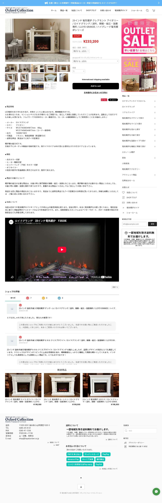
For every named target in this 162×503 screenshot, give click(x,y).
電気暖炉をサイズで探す (132, 124)
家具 (124, 158)
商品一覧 (63, 10)
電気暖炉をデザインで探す (133, 118)
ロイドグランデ (128, 107)
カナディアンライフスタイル (133, 101)
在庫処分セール (128, 181)
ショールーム (136, 10)
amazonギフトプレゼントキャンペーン (87, 58)
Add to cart (96, 86)
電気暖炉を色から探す (131, 129)
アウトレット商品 (129, 175)
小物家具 (125, 163)
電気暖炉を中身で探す (131, 135)
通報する (115, 287)
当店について (76, 10)
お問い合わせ (105, 10)
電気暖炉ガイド (121, 10)
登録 (152, 224)
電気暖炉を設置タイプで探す (134, 141)
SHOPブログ (91, 10)
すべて (13, 298)
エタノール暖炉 (128, 152)
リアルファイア (128, 112)
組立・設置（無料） (80, 48)
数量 (74, 68)
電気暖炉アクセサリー (131, 169)
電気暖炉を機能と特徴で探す (134, 146)
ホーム (53, 10)
